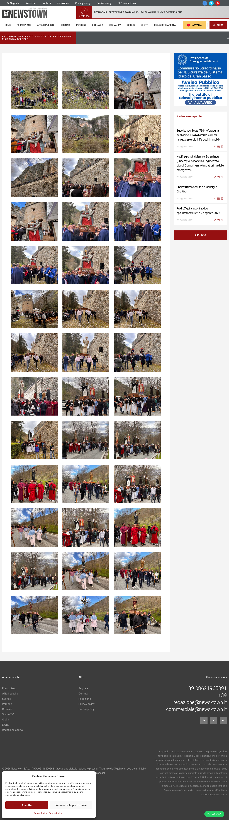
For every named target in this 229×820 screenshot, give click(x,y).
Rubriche (31, 3)
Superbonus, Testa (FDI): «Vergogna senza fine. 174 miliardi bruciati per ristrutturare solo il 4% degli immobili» (198, 135)
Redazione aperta (165, 25)
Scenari (65, 25)
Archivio (200, 235)
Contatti (46, 3)
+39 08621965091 (206, 688)
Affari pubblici (46, 25)
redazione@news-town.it (200, 702)
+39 (222, 695)
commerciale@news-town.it (196, 709)
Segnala (15, 3)
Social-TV (115, 25)
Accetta (27, 805)
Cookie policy (86, 709)
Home (7, 25)
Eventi (144, 25)
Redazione (63, 3)
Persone (81, 25)
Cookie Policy (40, 813)
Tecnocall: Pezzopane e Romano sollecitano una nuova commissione (138, 12)
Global (130, 25)
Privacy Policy (55, 813)
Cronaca (97, 25)
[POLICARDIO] (200, 79)
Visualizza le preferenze (71, 805)
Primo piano (24, 25)
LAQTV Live (196, 25)
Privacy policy (86, 704)
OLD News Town (127, 3)
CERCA (220, 25)
